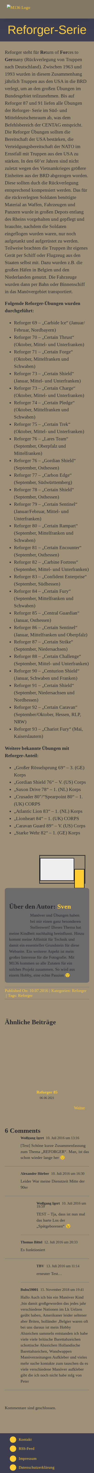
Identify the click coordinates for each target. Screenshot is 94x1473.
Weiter (79, 1108)
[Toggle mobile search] (77, 10)
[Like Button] (57, 869)
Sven (64, 906)
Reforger (79, 990)
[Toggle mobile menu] (85, 10)
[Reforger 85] (47, 1032)
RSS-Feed (26, 1448)
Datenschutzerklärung (37, 1467)
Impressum (28, 1458)
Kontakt (25, 1439)
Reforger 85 (47, 1092)
